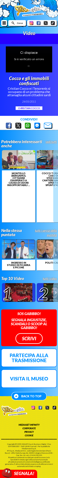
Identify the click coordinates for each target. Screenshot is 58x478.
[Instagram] (31, 23)
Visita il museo (29, 379)
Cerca (20, 23)
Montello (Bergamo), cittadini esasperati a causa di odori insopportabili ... (18, 179)
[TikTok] (53, 23)
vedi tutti (51, 141)
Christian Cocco (29, 108)
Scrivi (29, 338)
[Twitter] (46, 23)
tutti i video (50, 278)
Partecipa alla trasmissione (29, 357)
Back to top (31, 396)
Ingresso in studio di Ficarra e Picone (18, 265)
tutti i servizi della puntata (46, 233)
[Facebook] (38, 23)
